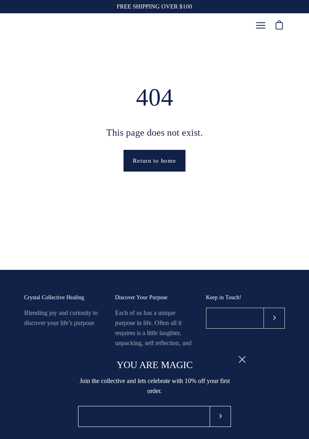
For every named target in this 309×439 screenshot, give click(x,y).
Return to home (154, 160)
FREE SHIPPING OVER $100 (154, 6)
